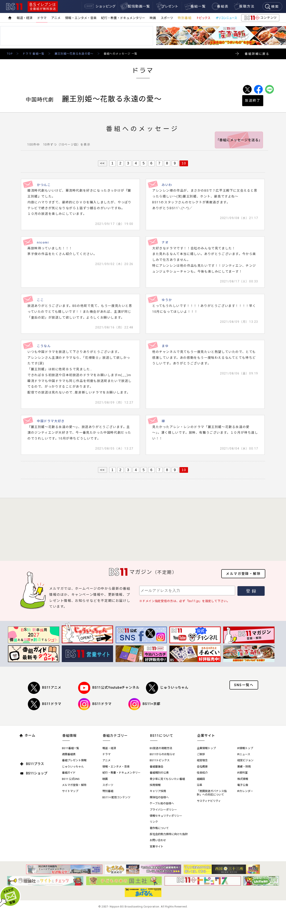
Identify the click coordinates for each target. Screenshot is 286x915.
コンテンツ (260, 18)
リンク (154, 821)
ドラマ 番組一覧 (33, 53)
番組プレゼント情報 (74, 760)
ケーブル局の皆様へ (162, 803)
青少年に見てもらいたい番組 (167, 778)
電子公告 (242, 785)
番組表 (222, 6)
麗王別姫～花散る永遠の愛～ (74, 53)
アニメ (56, 18)
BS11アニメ (51, 687)
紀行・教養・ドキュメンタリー (123, 18)
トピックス (203, 18)
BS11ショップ (36, 773)
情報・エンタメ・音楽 (81, 18)
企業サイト (206, 736)
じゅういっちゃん (174, 687)
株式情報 (242, 778)
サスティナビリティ (209, 800)
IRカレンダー (245, 791)
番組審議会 (156, 766)
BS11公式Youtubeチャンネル (115, 687)
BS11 (14, 6)
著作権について (159, 828)
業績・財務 (244, 766)
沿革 (199, 785)
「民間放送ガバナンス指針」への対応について (212, 792)
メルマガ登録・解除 (243, 574)
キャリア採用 (158, 791)
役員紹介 (202, 772)
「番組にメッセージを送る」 (239, 140)
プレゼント (169, 6)
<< (102, 163)
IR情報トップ (245, 748)
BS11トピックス (160, 760)
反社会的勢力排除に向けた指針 (169, 834)
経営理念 (202, 760)
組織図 (201, 778)
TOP (10, 53)
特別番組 (185, 18)
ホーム (30, 735)
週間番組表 (69, 754)
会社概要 (202, 766)
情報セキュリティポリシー (166, 815)
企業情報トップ (206, 748)
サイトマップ (70, 791)
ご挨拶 (201, 754)
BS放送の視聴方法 (161, 748)
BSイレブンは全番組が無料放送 (43, 6)
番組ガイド (69, 772)
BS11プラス (35, 764)
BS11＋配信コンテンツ (116, 797)
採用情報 (155, 785)
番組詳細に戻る (257, 53)
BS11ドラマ (51, 704)
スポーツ (167, 18)
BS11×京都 (151, 704)
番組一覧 (198, 6)
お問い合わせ (158, 840)
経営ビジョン (245, 760)
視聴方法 (247, 6)
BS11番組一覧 (70, 748)
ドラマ (41, 18)
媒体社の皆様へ (159, 797)
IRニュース (243, 754)
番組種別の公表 (159, 772)
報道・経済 (24, 18)
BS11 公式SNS (71, 778)
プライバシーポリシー (163, 809)
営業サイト (156, 846)
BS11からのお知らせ (162, 754)
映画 (153, 18)
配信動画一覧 (139, 6)
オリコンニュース (226, 18)
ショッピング (105, 6)
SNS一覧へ (244, 685)
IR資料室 (242, 772)
